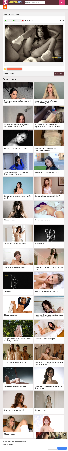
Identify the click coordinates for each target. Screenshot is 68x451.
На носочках (8, 291)
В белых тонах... (40, 410)
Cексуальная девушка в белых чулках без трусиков (18, 102)
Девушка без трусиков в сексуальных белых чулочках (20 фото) (17, 173)
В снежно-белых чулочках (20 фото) (16, 410)
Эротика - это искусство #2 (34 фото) (16, 149)
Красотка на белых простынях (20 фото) (48, 291)
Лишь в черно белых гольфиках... (15, 267)
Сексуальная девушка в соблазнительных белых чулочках (49, 387)
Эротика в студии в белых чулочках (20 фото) (17, 197)
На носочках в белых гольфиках (15, 244)
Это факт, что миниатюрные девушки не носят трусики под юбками (17, 125)
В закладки (30, 20)
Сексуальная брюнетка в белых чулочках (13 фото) (49, 268)
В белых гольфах (9, 434)
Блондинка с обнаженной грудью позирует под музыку (46, 102)
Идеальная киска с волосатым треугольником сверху (45, 149)
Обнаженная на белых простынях (15, 386)
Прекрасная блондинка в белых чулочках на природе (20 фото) (18, 340)
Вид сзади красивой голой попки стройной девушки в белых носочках (47, 125)
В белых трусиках (10, 220)
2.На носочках (39, 244)
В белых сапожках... (10, 315)
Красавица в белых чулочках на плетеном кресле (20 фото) (49, 363)
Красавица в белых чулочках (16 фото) (48, 172)
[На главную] (13, 2)
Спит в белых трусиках (42, 220)
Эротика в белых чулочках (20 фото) (47, 196)
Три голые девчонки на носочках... (15, 363)
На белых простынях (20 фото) (45, 339)
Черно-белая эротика (14, 69)
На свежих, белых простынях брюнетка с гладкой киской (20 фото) (49, 316)
